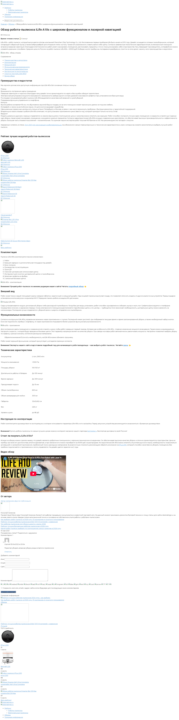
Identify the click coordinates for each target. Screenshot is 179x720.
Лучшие (4, 626)
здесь (125, 345)
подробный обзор (76, 286)
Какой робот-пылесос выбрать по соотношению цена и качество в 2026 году (31, 528)
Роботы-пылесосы (15, 10)
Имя (2, 559)
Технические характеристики (16, 69)
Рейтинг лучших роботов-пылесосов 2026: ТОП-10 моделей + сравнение (29, 522)
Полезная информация (13, 17)
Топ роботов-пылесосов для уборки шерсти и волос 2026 (23, 524)
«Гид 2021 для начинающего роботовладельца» (43, 125)
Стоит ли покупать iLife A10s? (15, 74)
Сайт (2, 567)
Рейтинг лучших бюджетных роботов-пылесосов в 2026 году (25, 526)
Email (3, 563)
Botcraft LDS (5, 666)
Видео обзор (9, 76)
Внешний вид (10, 65)
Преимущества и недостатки (15, 60)
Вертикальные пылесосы (18, 12)
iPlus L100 (122, 445)
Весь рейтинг (6, 700)
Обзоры (7, 14)
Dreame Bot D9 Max (8, 693)
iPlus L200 (5, 645)
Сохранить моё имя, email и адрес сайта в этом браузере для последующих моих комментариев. (41, 588)
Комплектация (10, 62)
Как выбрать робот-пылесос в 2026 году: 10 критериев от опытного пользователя (32, 519)
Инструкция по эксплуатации (16, 71)
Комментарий (6, 581)
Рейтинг (7, 8)
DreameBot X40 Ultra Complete (13, 684)
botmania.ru (92, 431)
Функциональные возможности (17, 67)
